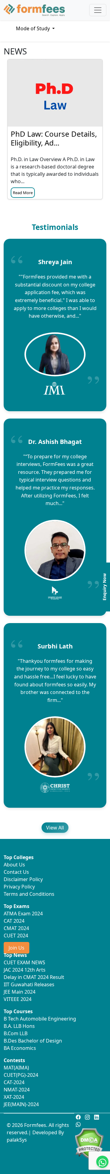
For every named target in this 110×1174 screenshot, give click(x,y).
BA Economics (20, 1048)
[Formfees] (34, 10)
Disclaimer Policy (23, 879)
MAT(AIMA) (16, 1067)
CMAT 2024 (16, 928)
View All (55, 827)
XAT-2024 (14, 1097)
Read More (23, 192)
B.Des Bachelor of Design (33, 1040)
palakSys (17, 1139)
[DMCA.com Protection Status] (89, 1143)
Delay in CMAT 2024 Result (34, 977)
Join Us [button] (16, 947)
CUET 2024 (16, 935)
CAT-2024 (14, 1082)
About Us (14, 864)
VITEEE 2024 (17, 999)
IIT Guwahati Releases (29, 984)
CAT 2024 (14, 920)
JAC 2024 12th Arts (25, 969)
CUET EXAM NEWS (24, 962)
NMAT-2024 (17, 1089)
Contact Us (16, 872)
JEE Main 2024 (19, 991)
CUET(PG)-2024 (21, 1075)
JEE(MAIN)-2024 (21, 1104)
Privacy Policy (19, 886)
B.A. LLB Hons (19, 1026)
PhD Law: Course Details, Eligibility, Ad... (54, 138)
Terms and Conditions (29, 894)
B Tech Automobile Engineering (40, 1018)
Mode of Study (33, 28)
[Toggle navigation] (97, 10)
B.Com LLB (16, 1033)
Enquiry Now (104, 587)
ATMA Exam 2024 (23, 913)
